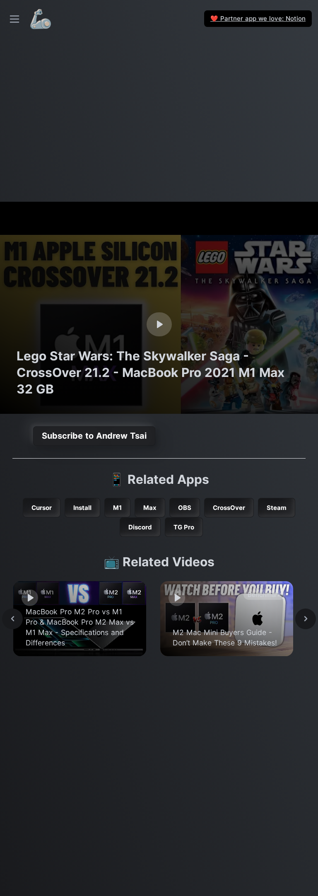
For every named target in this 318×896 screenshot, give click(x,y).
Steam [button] (277, 508)
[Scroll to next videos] (305, 619)
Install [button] (82, 508)
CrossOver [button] (229, 508)
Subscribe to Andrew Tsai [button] (94, 436)
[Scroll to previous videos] (12, 619)
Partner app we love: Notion (258, 18)
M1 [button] (117, 508)
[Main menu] (14, 19)
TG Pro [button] (183, 527)
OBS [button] (184, 508)
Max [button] (150, 508)
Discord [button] (140, 527)
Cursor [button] (41, 508)
